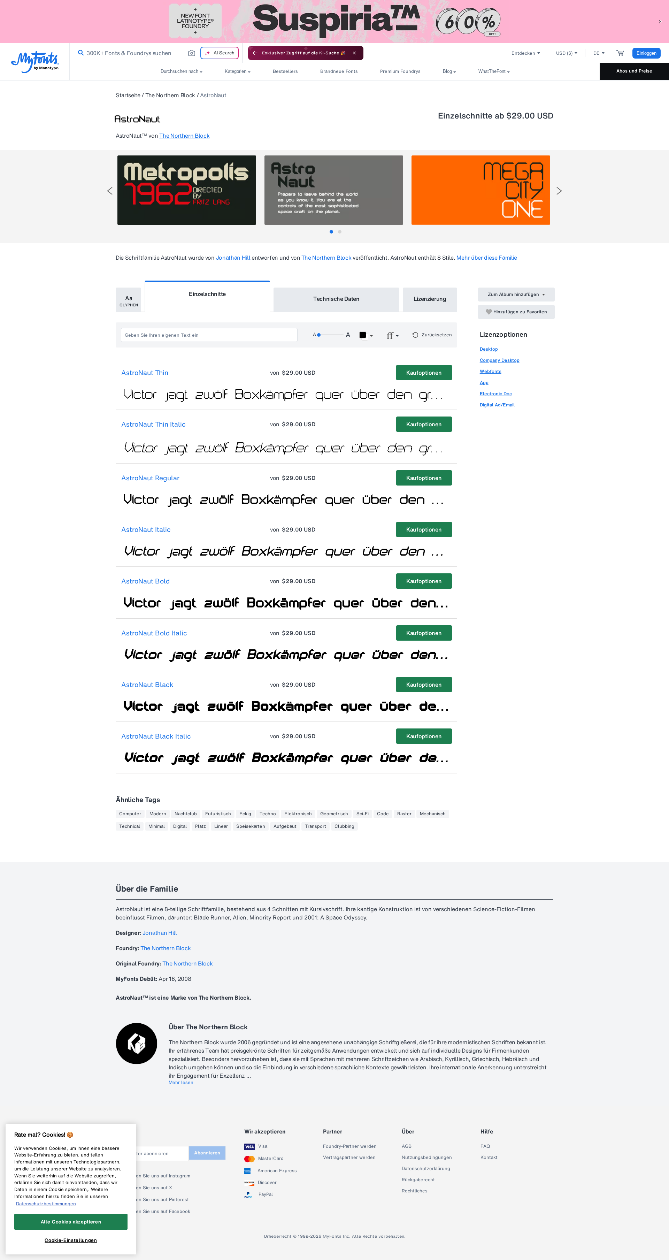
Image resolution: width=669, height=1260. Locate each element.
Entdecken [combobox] (523, 53)
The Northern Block (170, 95)
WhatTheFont (492, 71)
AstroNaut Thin (144, 372)
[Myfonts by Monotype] (35, 62)
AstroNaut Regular (150, 478)
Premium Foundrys (400, 71)
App (484, 382)
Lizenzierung (430, 299)
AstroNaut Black (147, 684)
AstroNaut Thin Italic (153, 424)
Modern (157, 814)
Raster (404, 814)
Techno (268, 814)
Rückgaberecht (418, 1180)
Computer (130, 814)
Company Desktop (500, 360)
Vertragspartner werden (349, 1157)
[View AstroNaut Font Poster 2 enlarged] (333, 190)
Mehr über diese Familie (486, 257)
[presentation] (110, 191)
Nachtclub (186, 814)
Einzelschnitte (207, 294)
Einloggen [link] (646, 53)
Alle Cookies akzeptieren (71, 1221)
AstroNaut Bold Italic (154, 633)
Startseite (128, 95)
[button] (660, 21)
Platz (200, 826)
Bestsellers (285, 71)
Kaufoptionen (423, 372)
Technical (129, 826)
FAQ (485, 1146)
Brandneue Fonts (339, 71)
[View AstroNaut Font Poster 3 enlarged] (481, 190)
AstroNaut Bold (145, 581)
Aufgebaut (285, 826)
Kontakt (489, 1157)
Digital (180, 826)
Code (383, 814)
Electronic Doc (496, 393)
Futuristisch (218, 814)
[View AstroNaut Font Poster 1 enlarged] (186, 190)
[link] (79, 53)
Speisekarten (250, 826)
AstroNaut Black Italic (156, 736)
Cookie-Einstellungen (71, 1240)
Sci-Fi (362, 814)
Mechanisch (433, 814)
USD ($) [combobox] (564, 53)
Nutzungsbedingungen (427, 1157)
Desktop (489, 349)
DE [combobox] (596, 53)
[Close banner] (354, 52)
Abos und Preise (634, 71)
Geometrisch (334, 814)
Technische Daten (336, 299)
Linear (221, 826)
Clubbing (344, 826)
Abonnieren (207, 1153)
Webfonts (490, 371)
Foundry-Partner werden (350, 1146)
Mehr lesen (181, 1082)
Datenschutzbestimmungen (46, 1203)
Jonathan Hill (233, 257)
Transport (315, 826)
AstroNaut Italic (146, 529)
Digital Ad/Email (497, 405)
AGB (407, 1146)
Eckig (245, 814)
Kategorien (235, 71)
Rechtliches (415, 1191)
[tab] (331, 231)
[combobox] (156, 53)
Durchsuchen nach (179, 71)
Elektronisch (298, 814)
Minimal (156, 826)
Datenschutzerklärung (426, 1168)
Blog (447, 71)
